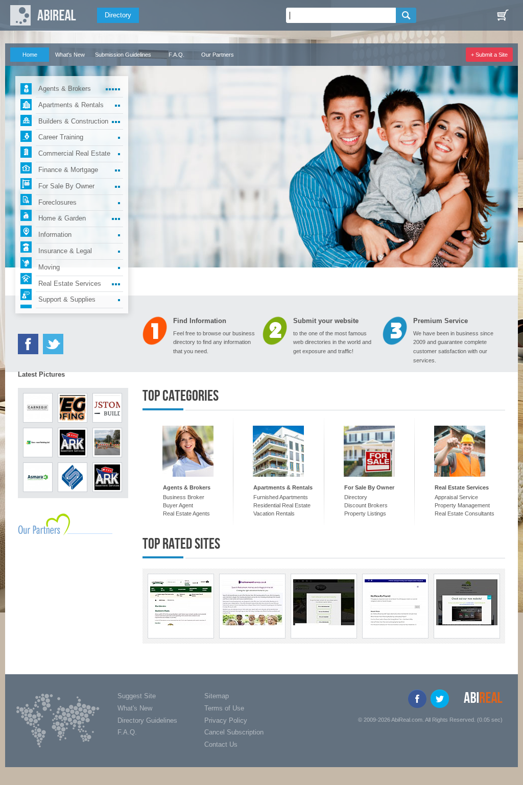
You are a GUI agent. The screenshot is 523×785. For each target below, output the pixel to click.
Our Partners (217, 55)
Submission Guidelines (123, 55)
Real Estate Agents (186, 513)
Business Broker (183, 497)
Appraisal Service (456, 497)
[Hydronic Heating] (466, 602)
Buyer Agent (178, 505)
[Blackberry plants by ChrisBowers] (180, 602)
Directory (118, 15)
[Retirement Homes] (252, 602)
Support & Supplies (67, 299)
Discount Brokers (366, 505)
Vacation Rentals (274, 513)
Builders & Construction (73, 121)
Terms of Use (224, 708)
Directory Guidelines (147, 720)
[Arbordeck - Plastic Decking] (323, 602)
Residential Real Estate (282, 505)
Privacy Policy (225, 720)
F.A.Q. (176, 55)
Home (29, 55)
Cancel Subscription (234, 732)
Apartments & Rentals (71, 105)
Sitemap (216, 696)
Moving (49, 267)
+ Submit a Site (489, 55)
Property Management (462, 505)
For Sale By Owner (66, 186)
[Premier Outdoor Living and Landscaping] (395, 602)
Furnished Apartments (280, 497)
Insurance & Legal (65, 251)
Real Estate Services (69, 283)
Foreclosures (57, 202)
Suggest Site (136, 696)
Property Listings (365, 513)
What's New (70, 55)
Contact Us (220, 744)
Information (55, 234)
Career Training (60, 137)
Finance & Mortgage (68, 170)
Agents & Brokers (64, 88)
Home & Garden (62, 218)
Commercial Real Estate (74, 153)
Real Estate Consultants (464, 513)
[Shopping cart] (502, 15)
